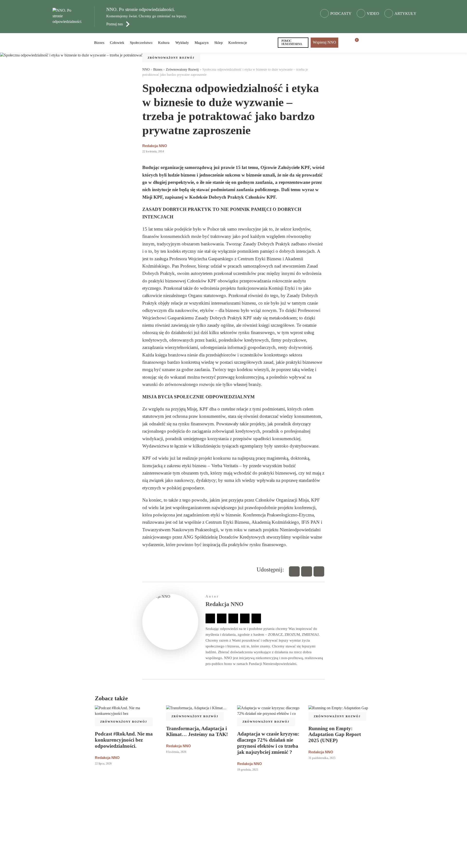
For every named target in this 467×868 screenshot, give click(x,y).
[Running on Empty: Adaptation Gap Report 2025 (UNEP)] (340, 711)
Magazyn (202, 43)
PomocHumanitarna (291, 42)
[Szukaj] (365, 42)
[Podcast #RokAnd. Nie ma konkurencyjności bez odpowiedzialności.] (127, 713)
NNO (146, 69)
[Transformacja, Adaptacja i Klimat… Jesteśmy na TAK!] (198, 711)
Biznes (99, 43)
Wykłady (182, 43)
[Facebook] (294, 571)
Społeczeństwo (141, 43)
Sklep (218, 43)
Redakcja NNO (154, 146)
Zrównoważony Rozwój (171, 57)
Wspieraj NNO (324, 42)
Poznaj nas (114, 24)
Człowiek (117, 43)
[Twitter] (306, 571)
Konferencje (237, 43)
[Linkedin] (319, 571)
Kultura (164, 43)
